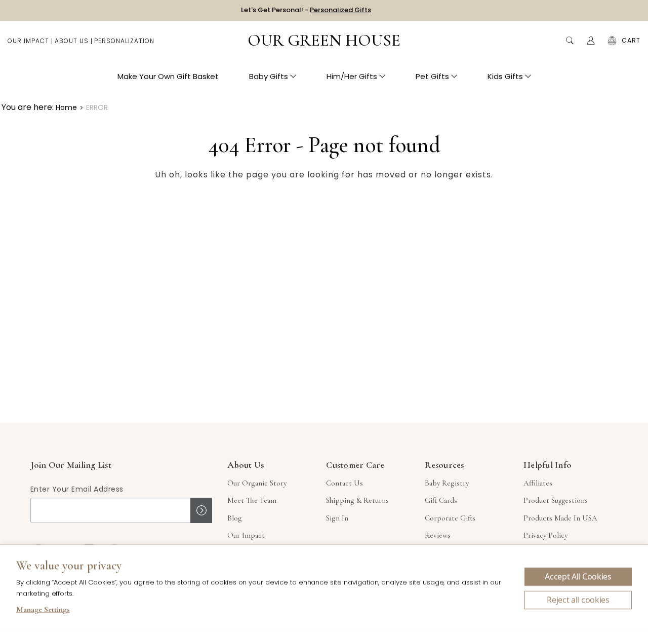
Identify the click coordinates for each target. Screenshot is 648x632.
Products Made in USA (560, 518)
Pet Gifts (432, 76)
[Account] (590, 40)
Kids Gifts (505, 76)
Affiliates (537, 483)
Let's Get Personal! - (306, 10)
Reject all (578, 600)
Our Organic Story (257, 483)
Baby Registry (447, 483)
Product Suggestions (555, 500)
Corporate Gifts (450, 518)
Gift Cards (441, 500)
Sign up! (201, 510)
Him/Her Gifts (352, 76)
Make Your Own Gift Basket (168, 76)
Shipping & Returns (357, 500)
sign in (337, 518)
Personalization (124, 40)
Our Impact (28, 40)
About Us (72, 40)
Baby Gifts (268, 76)
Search (569, 40)
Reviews (438, 535)
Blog (234, 518)
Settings (43, 611)
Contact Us (344, 483)
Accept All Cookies (578, 576)
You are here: (28, 107)
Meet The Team (251, 500)
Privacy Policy (545, 535)
